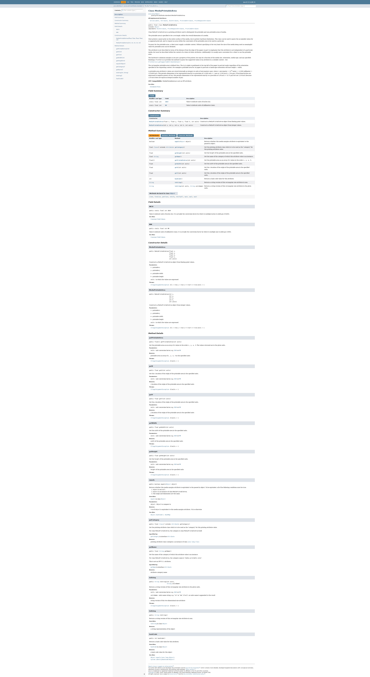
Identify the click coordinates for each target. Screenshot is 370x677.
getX (176, 167)
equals (177, 141)
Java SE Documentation (192, 668)
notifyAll (179, 196)
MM (117, 32)
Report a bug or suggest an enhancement (160, 666)
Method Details (119, 46)
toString (178, 182)
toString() (119, 75)
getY (176, 173)
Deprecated (149, 2)
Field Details (118, 26)
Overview (117, 2)
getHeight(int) (120, 60)
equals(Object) (120, 63)
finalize (158, 196)
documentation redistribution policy (193, 674)
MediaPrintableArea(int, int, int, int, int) (128, 43)
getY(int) (119, 54)
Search (161, 2)
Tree (131, 2)
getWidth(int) (120, 57)
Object (157, 27)
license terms (173, 674)
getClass (165, 196)
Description (119, 14)
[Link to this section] (164, 91)
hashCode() (119, 78)
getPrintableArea (181, 160)
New (142, 2)
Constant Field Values (158, 219)
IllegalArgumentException (160, 285)
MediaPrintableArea (151, 6)
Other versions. (190, 669)
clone (151, 196)
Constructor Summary (121, 20)
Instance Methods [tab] (168, 135)
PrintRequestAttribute (203, 20)
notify (172, 196)
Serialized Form (155, 87)
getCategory (179, 147)
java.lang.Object (153, 14)
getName (177, 156)
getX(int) (119, 51)
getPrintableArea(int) (122, 48)
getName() (119, 69)
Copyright (151, 672)
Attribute (164, 20)
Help (165, 2)
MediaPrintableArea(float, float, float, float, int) (129, 39)
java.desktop (118, 6)
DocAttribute (173, 20)
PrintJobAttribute (186, 20)
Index (155, 2)
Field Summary (119, 17)
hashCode (178, 179)
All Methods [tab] (154, 135)
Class (156, 147)
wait (186, 196)
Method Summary (120, 23)
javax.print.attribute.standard (133, 6)
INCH (117, 29)
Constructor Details (121, 35)
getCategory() (120, 66)
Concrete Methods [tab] (186, 135)
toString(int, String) (122, 72)
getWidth (178, 164)
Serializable (154, 20)
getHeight (178, 153)
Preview (137, 2)
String (156, 156)
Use (128, 2)
